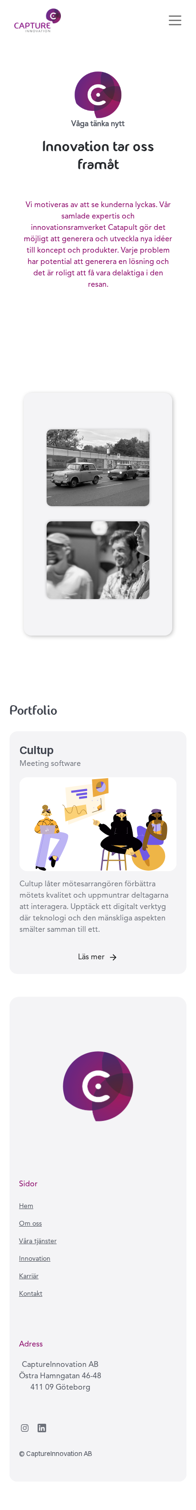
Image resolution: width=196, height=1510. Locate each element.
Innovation (34, 1258)
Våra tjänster (38, 1241)
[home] (35, 20)
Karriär (29, 1276)
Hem (26, 1206)
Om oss (30, 1223)
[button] (175, 20)
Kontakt (30, 1294)
